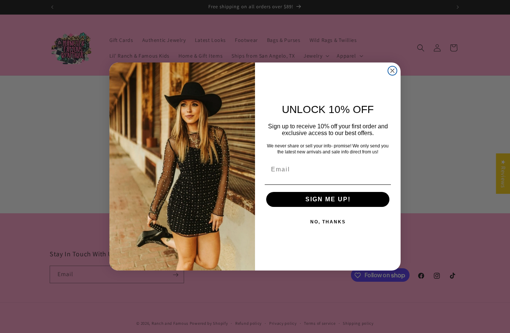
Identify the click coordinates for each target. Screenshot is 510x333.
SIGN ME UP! (328, 199)
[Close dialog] (392, 70)
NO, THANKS (328, 221)
